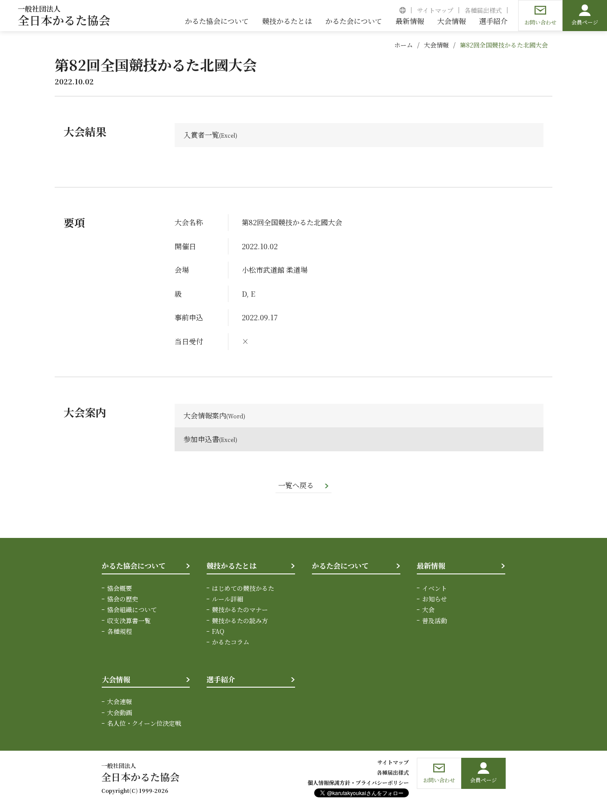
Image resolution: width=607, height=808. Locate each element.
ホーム (403, 44)
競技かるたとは (231, 566)
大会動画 (119, 712)
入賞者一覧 (201, 135)
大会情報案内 (205, 415)
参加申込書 (201, 439)
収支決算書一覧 (129, 620)
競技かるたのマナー (240, 609)
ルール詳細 (227, 598)
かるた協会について (134, 566)
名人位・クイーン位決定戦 (144, 723)
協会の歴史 (122, 598)
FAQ (218, 631)
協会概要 (119, 588)
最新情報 (431, 566)
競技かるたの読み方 (240, 620)
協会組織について (132, 609)
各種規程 (119, 631)
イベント (434, 588)
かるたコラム (230, 641)
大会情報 (436, 44)
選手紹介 (221, 679)
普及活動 (434, 620)
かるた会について (340, 566)
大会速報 (119, 701)
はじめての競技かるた (243, 588)
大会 (428, 609)
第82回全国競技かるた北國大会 (504, 44)
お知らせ (434, 598)
